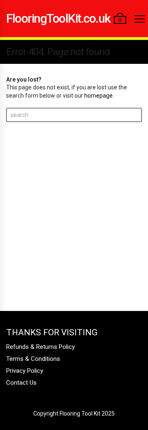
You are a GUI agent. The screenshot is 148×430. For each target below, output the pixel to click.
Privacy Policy (24, 370)
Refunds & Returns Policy (40, 347)
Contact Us (21, 382)
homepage (98, 95)
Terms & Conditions (33, 358)
